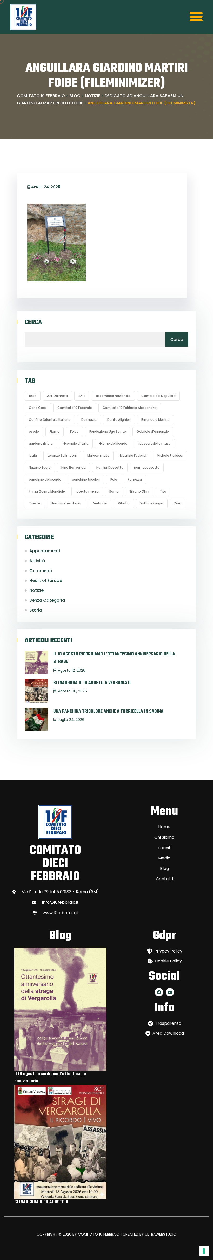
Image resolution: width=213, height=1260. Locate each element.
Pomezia (135, 479)
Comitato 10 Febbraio (74, 407)
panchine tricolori (86, 479)
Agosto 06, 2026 (72, 691)
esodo (34, 431)
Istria (33, 455)
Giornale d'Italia (76, 443)
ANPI (81, 395)
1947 (32, 395)
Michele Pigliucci (170, 455)
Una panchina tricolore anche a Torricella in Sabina (108, 711)
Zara (177, 503)
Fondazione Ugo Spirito (107, 431)
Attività (37, 561)
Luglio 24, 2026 (71, 719)
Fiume (54, 431)
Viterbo (124, 503)
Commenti (40, 571)
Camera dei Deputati (158, 395)
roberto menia (87, 491)
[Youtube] (170, 992)
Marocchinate (98, 455)
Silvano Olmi (139, 491)
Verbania (100, 503)
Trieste (34, 503)
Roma (114, 491)
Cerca (33, 322)
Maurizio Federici (133, 455)
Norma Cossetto (109, 467)
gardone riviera (41, 443)
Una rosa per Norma (66, 503)
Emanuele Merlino (155, 419)
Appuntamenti (44, 551)
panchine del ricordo (45, 479)
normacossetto (146, 467)
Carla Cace (38, 407)
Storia (35, 610)
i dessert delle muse (154, 443)
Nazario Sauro (40, 467)
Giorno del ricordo (113, 443)
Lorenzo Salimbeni (62, 455)
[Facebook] (159, 992)
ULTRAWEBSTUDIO (160, 1234)
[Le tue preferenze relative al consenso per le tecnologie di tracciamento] (204, 1251)
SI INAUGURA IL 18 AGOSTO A (41, 1202)
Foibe (74, 431)
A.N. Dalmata (57, 395)
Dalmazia (89, 419)
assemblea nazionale (113, 395)
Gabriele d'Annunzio (153, 431)
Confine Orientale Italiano (50, 419)
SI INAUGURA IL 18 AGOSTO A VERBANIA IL (92, 683)
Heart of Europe (45, 580)
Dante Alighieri (119, 419)
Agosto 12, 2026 (71, 670)
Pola (113, 479)
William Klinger (151, 503)
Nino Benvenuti (73, 467)
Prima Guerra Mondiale (47, 491)
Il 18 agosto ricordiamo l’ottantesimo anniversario (50, 1077)
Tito (163, 491)
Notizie (36, 590)
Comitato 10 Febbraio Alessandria (130, 407)
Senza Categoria (47, 600)
